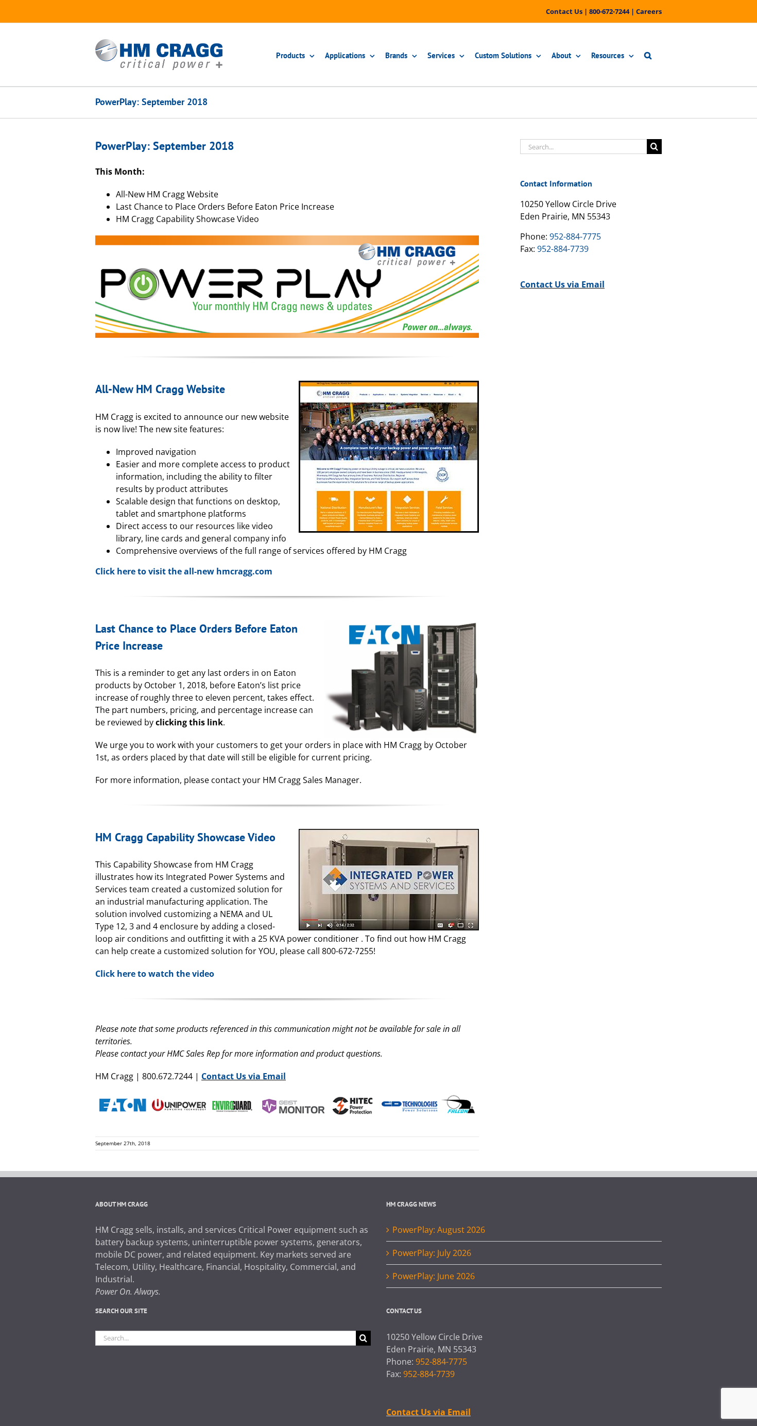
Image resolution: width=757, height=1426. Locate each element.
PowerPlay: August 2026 (438, 1229)
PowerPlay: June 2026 (433, 1276)
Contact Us (564, 11)
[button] (647, 54)
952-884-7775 (575, 236)
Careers (649, 11)
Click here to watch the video (154, 973)
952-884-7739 (563, 248)
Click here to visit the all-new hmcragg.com (183, 571)
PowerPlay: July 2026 (431, 1253)
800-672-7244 (609, 11)
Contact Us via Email (243, 1076)
